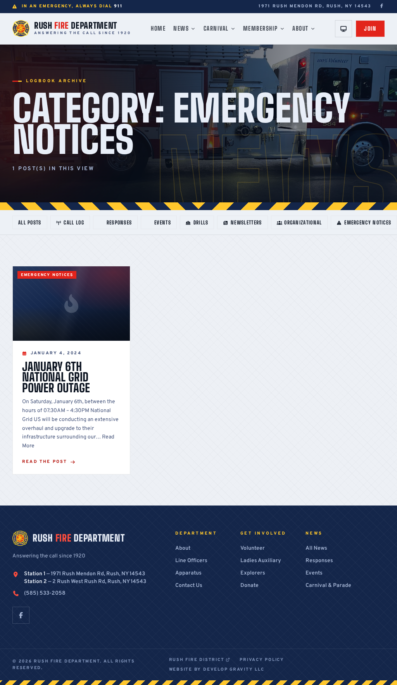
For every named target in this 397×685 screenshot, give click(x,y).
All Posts (29, 222)
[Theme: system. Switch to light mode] (343, 28)
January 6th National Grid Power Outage (56, 377)
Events (162, 222)
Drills (201, 222)
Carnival (216, 28)
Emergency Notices (367, 222)
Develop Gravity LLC (233, 669)
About (300, 28)
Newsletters (246, 222)
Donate (249, 585)
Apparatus (188, 573)
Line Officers (191, 560)
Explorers (252, 573)
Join (370, 28)
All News (316, 548)
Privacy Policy (262, 660)
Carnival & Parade (328, 585)
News (181, 28)
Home (158, 28)
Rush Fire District (197, 660)
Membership (260, 28)
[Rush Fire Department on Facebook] (382, 6)
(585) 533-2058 (45, 593)
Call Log (74, 222)
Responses (119, 222)
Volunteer (252, 548)
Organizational (303, 222)
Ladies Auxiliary (260, 560)
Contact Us (188, 585)
